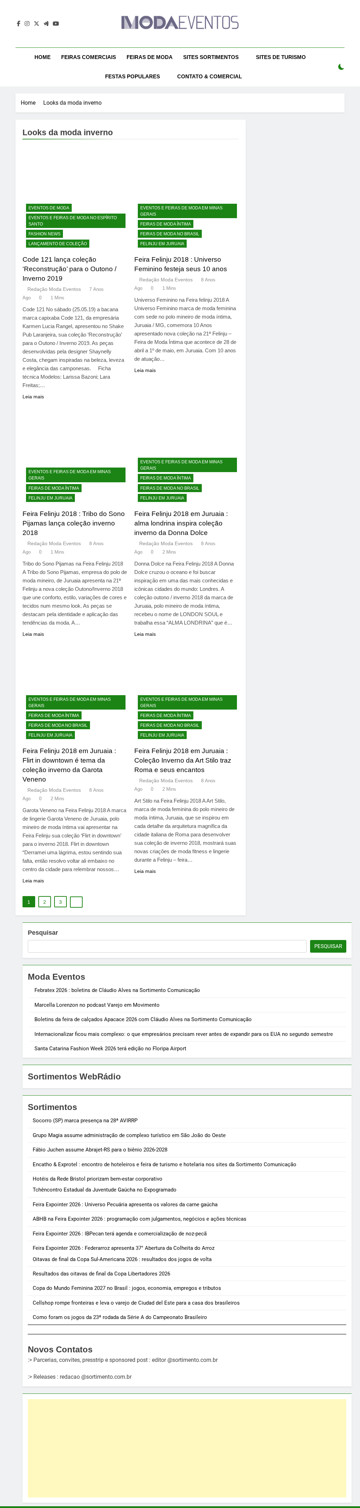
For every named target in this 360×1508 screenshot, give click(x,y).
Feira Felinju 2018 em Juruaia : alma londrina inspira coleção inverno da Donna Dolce (181, 523)
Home (42, 57)
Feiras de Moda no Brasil (169, 233)
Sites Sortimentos (211, 57)
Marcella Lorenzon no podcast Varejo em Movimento (97, 1005)
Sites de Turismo (281, 57)
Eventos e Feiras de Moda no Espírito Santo (72, 221)
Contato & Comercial (209, 76)
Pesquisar (43, 932)
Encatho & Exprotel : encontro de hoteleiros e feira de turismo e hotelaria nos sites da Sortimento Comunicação (164, 1164)
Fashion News (44, 233)
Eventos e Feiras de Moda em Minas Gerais (181, 211)
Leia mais (33, 396)
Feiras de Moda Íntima (165, 224)
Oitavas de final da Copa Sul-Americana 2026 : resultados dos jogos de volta (122, 1259)
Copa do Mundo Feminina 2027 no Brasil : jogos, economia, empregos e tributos (127, 1288)
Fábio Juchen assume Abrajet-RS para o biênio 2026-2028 (100, 1150)
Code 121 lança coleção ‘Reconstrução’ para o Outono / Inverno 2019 (69, 269)
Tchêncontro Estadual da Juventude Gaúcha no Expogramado (104, 1190)
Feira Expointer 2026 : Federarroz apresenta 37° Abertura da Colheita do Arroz (123, 1248)
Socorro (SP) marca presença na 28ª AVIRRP (85, 1120)
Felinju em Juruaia (162, 243)
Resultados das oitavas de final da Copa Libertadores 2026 (101, 1274)
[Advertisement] (187, 1448)
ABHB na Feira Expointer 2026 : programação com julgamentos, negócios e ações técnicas (139, 1219)
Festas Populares (132, 76)
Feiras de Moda (150, 57)
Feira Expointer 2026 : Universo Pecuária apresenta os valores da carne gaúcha (125, 1204)
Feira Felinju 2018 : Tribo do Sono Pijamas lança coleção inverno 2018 (73, 523)
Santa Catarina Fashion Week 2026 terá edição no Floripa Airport (110, 1048)
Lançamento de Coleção (57, 243)
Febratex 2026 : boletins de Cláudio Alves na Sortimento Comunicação (117, 990)
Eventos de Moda (48, 207)
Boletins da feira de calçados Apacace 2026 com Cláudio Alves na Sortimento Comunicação (143, 1019)
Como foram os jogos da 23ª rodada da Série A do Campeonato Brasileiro (120, 1317)
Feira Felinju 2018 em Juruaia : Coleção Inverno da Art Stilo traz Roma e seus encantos (182, 760)
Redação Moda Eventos (54, 289)
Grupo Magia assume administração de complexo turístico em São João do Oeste (129, 1135)
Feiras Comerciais (88, 57)
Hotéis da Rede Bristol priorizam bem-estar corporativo (97, 1179)
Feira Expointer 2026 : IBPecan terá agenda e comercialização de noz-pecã (120, 1233)
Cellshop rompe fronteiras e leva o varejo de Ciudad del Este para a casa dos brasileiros (136, 1303)
